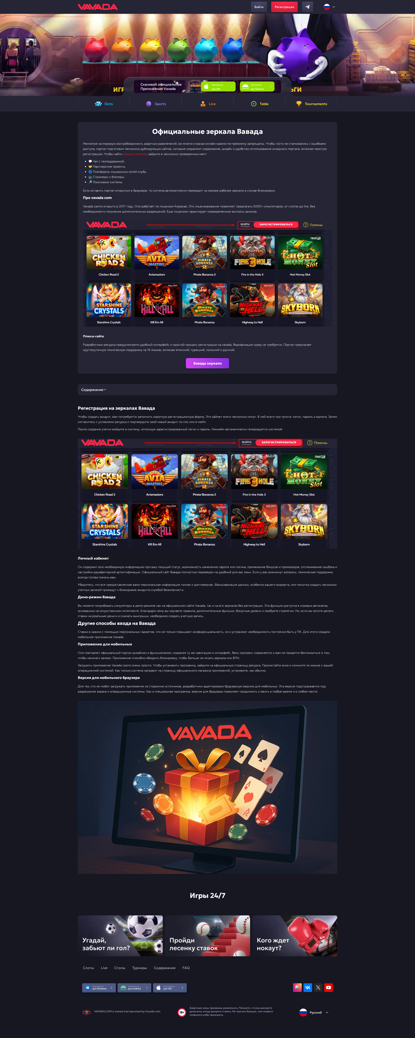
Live (104, 968)
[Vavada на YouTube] (328, 987)
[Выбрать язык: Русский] (329, 7)
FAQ (186, 968)
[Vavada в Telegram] (307, 7)
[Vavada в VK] (307, 987)
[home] (98, 7)
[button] (410, 55)
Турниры (139, 968)
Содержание (165, 968)
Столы (119, 968)
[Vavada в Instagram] (297, 987)
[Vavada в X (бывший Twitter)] (318, 987)
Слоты (88, 968)
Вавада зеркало (207, 363)
